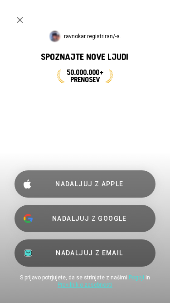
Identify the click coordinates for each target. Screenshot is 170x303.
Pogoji (136, 277)
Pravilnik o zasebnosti (85, 285)
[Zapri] (20, 20)
